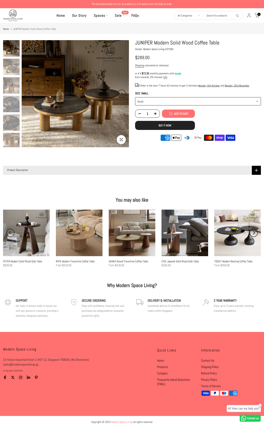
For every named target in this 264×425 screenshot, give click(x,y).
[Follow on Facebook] (5, 377)
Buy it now (165, 125)
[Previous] (29, 94)
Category (162, 373)
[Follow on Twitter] (13, 377)
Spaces (99, 15)
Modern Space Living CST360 (158, 49)
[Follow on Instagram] (20, 377)
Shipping (139, 65)
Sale (121, 15)
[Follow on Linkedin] (28, 377)
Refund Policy (209, 373)
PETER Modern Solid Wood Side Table (22, 261)
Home (61, 15)
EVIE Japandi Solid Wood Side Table (180, 261)
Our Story (79, 15)
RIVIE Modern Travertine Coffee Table (75, 261)
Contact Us (207, 360)
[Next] (122, 94)
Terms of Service (211, 386)
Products (162, 367)
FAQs (135, 15)
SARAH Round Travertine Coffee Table (128, 261)
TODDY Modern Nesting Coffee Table (233, 261)
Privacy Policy (209, 380)
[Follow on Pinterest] (36, 377)
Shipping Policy (210, 367)
